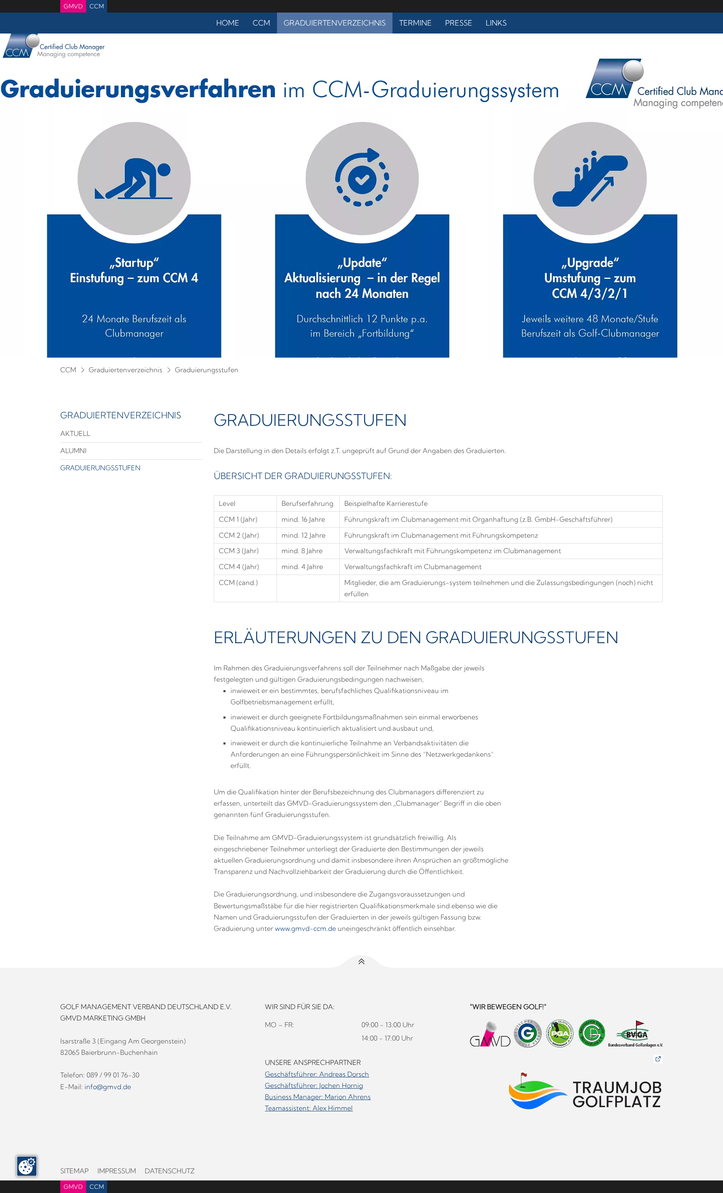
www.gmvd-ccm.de (305, 928)
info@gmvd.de (108, 1086)
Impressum (116, 1171)
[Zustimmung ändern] (27, 1166)
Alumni (73, 450)
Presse (458, 22)
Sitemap (74, 1171)
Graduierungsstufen (206, 370)
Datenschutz (170, 1171)
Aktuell (75, 433)
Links (496, 22)
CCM (97, 6)
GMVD (73, 6)
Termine (415, 22)
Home (227, 22)
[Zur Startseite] (52, 47)
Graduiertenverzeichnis (335, 22)
